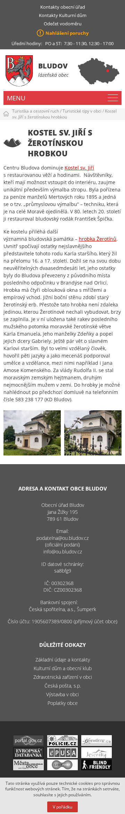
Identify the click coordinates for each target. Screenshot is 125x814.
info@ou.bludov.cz (62, 551)
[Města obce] (28, 768)
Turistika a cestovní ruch (35, 111)
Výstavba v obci (62, 694)
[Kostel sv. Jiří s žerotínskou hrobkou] (32, 432)
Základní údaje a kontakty (62, 659)
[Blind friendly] (97, 768)
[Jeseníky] (97, 756)
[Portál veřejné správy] (28, 744)
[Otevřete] (97, 744)
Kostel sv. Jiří (79, 167)
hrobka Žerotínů (97, 239)
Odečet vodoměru (63, 23)
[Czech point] (62, 768)
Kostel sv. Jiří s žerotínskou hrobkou (64, 114)
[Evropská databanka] (28, 756)
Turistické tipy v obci (81, 111)
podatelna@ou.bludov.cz (62, 538)
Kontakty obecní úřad (62, 7)
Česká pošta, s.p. (62, 685)
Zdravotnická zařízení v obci (62, 677)
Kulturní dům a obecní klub (63, 668)
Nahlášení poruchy (67, 33)
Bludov (53, 66)
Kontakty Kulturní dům (62, 15)
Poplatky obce (63, 703)
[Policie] (62, 744)
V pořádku (62, 807)
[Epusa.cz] (62, 756)
